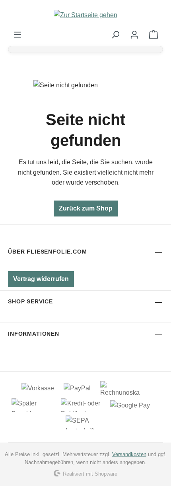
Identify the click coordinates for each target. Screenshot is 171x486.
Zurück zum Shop (86, 208)
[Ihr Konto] (134, 35)
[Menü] (17, 35)
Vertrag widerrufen (41, 278)
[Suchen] (115, 35)
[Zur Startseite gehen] (85, 15)
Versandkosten (129, 454)
